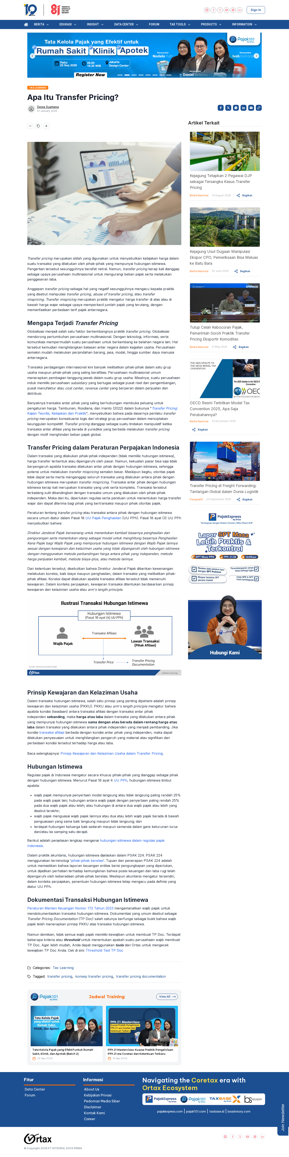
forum (30, 1095)
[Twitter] (220, 10)
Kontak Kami (94, 1113)
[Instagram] (207, 10)
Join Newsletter (283, 1117)
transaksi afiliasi (51, 732)
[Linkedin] (239, 10)
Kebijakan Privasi (97, 1095)
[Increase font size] (46, 126)
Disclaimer (92, 1107)
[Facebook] (213, 10)
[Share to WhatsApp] (236, 108)
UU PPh (120, 780)
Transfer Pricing (164, 408)
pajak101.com (196, 1111)
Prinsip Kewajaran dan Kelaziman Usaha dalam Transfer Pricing (112, 753)
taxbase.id (216, 1111)
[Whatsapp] (233, 10)
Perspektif (196, 499)
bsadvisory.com (239, 1111)
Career (89, 1119)
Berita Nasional (199, 195)
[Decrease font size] (30, 126)
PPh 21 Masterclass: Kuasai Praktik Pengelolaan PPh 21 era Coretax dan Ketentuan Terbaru (140, 1051)
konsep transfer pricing (94, 976)
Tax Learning (63, 968)
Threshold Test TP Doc (104, 950)
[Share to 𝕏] (228, 108)
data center (35, 1089)
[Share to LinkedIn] (243, 108)
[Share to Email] (251, 108)
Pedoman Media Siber (102, 1101)
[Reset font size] (38, 126)
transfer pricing (59, 976)
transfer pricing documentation (141, 976)
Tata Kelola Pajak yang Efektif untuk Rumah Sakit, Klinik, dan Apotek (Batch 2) (62, 1051)
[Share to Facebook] (221, 108)
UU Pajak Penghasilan (103, 518)
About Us (91, 1089)
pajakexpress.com (170, 1111)
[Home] (26, 24)
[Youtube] (226, 10)
